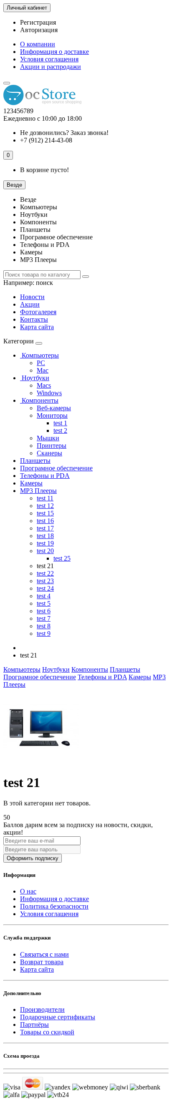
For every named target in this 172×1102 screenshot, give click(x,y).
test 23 (45, 580)
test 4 (44, 595)
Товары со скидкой (47, 1032)
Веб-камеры (54, 407)
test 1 (60, 423)
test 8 (44, 626)
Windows (49, 392)
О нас (28, 891)
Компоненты (39, 400)
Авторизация (39, 29)
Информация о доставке (54, 51)
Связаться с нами (44, 954)
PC (41, 362)
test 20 (45, 550)
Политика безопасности (54, 906)
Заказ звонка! (64, 132)
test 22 (45, 573)
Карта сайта (37, 326)
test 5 (44, 603)
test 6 (44, 610)
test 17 (45, 528)
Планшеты (35, 460)
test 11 (45, 498)
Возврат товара (41, 961)
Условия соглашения (49, 59)
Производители (42, 1009)
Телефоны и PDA (45, 475)
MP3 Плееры (38, 490)
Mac (42, 370)
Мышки (48, 438)
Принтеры (51, 445)
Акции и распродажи (50, 66)
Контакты (34, 319)
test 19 (45, 543)
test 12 (45, 505)
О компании (37, 44)
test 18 (45, 535)
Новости (32, 296)
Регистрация (38, 22)
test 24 (45, 588)
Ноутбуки (34, 377)
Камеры (31, 483)
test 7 (44, 618)
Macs (44, 385)
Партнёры (34, 1024)
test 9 (44, 633)
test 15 (45, 513)
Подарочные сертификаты (57, 1017)
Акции (30, 304)
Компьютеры (39, 355)
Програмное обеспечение (56, 468)
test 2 (60, 430)
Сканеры (49, 453)
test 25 (62, 558)
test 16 (45, 520)
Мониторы (52, 415)
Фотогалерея (38, 311)
